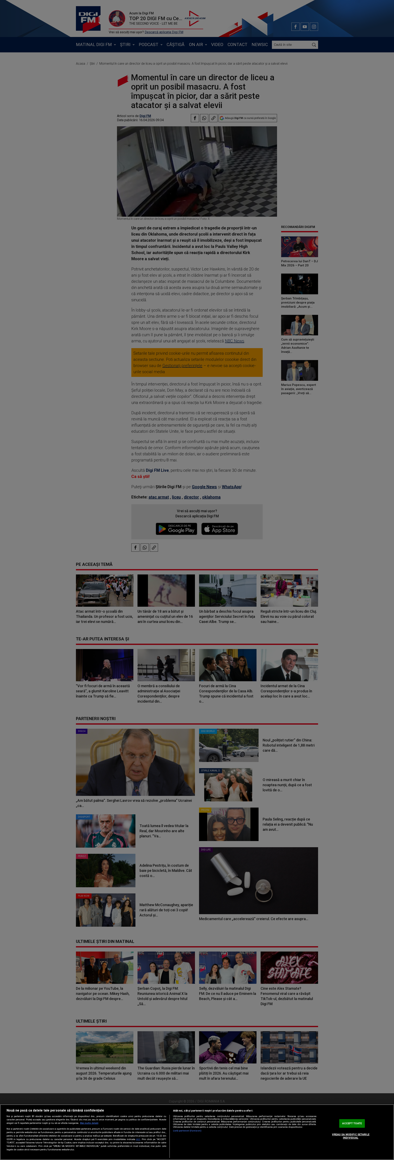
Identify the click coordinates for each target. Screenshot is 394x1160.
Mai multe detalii (89, 1123)
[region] (197, 1132)
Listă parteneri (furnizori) (187, 1130)
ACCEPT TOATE (352, 1123)
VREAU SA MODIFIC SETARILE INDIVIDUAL (350, 1136)
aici (138, 1139)
